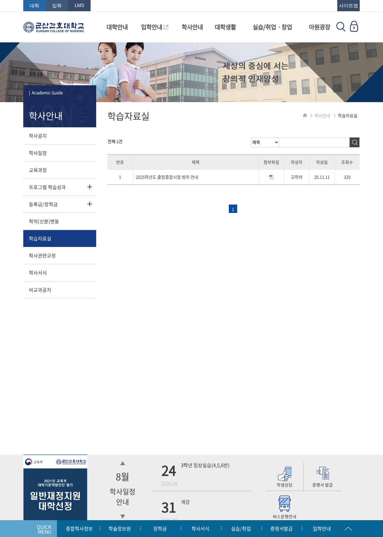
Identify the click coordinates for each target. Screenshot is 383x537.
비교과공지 (40, 289)
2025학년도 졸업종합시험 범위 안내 (167, 177)
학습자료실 (40, 238)
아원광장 (319, 26)
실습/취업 (241, 528)
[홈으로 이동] (305, 115)
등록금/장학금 (43, 204)
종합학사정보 (79, 528)
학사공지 (38, 135)
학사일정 (38, 152)
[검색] (354, 142)
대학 (34, 5)
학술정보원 (120, 528)
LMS (79, 5)
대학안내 (117, 26)
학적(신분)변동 (44, 221)
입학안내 (152, 26)
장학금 (160, 528)
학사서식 (38, 272)
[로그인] (354, 29)
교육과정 (38, 169)
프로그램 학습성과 (47, 187)
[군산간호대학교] (53, 29)
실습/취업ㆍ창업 (272, 26)
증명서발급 (281, 528)
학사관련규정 (42, 255)
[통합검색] (341, 29)
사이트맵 (348, 5)
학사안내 (192, 26)
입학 (57, 5)
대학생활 (225, 26)
